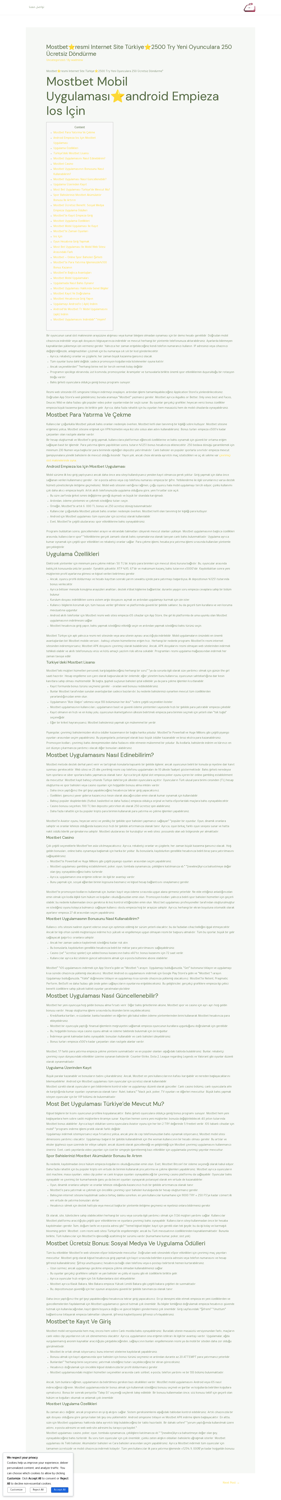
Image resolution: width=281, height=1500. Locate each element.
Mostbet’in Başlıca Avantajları (72, 273)
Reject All (38, 1490)
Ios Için (57, 236)
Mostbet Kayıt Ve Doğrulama (71, 294)
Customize (16, 1490)
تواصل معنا (36, 7)
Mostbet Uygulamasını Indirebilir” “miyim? (79, 320)
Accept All (60, 1490)
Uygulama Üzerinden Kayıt (70, 184)
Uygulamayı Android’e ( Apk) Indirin (75, 304)
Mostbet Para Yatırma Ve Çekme (74, 133)
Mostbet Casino (63, 164)
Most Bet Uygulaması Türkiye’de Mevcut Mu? (81, 190)
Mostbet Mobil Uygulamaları (71, 278)
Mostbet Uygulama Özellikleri (71, 221)
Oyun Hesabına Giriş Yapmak (71, 242)
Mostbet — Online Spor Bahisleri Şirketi (77, 257)
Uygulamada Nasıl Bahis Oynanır (73, 283)
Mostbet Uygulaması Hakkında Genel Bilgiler (81, 288)
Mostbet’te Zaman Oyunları (70, 231)
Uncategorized (55, 60)
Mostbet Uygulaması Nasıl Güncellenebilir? (79, 179)
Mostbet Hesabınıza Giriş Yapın (73, 299)
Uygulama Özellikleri (65, 148)
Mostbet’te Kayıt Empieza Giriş (73, 216)
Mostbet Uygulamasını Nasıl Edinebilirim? (79, 158)
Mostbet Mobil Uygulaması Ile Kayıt (75, 226)
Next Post (231, 1483)
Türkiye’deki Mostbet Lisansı (71, 153)
